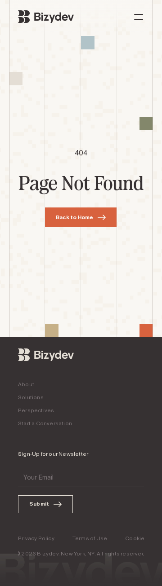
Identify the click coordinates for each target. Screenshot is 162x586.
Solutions (31, 397)
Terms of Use (89, 538)
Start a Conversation (45, 423)
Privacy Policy (36, 538)
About (26, 384)
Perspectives (36, 410)
